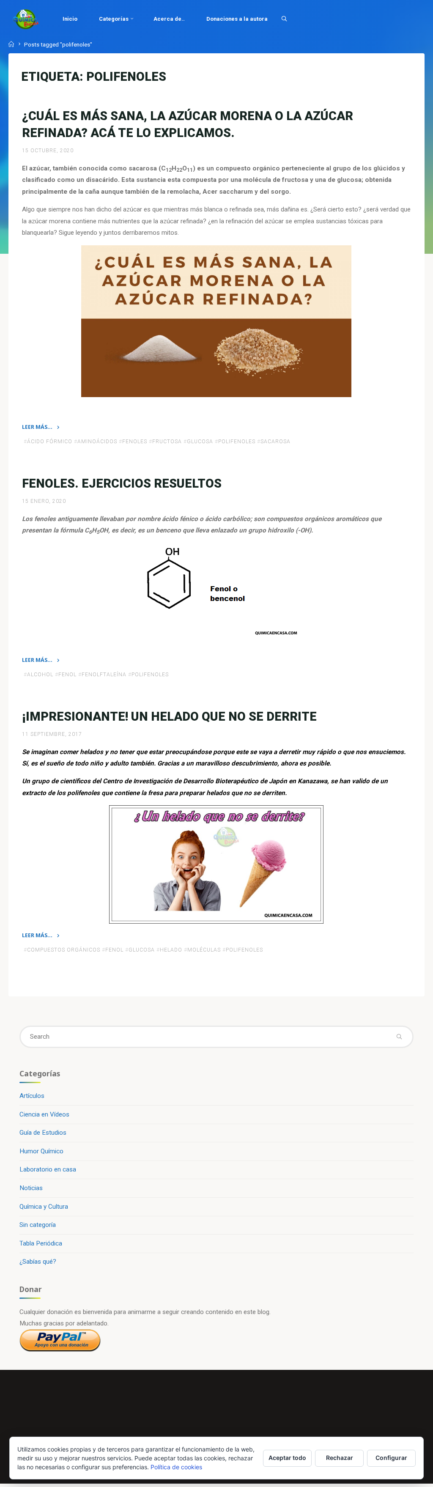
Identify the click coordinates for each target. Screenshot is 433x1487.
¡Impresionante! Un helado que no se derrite (169, 716)
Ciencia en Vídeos (44, 1114)
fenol (67, 675)
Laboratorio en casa (47, 1169)
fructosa (167, 441)
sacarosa (275, 441)
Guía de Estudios (42, 1132)
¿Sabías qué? (37, 1261)
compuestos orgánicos (63, 950)
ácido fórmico (49, 441)
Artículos (31, 1096)
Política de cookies (176, 1467)
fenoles (134, 441)
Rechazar (339, 1457)
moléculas (204, 950)
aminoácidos (97, 441)
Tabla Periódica (40, 1243)
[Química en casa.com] (26, 19)
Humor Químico (41, 1151)
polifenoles (236, 441)
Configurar (391, 1457)
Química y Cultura (43, 1206)
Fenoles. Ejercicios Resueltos (122, 483)
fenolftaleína (104, 675)
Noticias (31, 1188)
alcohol (40, 675)
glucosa (200, 441)
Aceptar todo (287, 1457)
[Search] (284, 18)
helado (171, 950)
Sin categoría (37, 1225)
